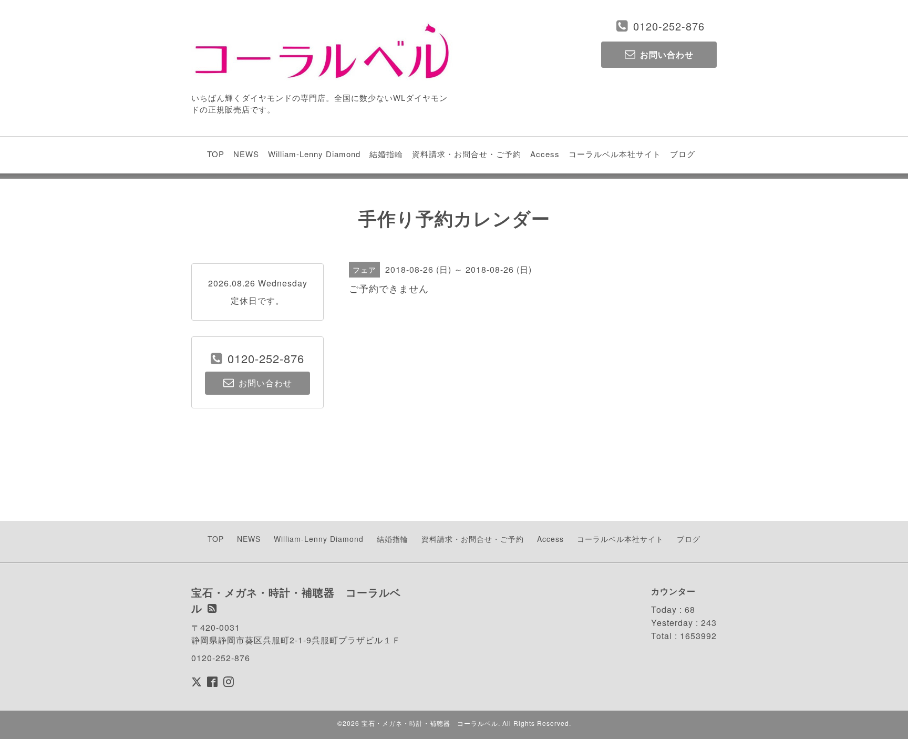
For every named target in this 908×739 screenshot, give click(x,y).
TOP (215, 153)
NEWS (246, 153)
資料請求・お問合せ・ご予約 (466, 153)
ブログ (682, 153)
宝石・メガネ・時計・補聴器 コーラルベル (430, 723)
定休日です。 (257, 300)
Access (545, 153)
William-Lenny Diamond (314, 153)
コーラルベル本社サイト (615, 153)
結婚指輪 (386, 153)
